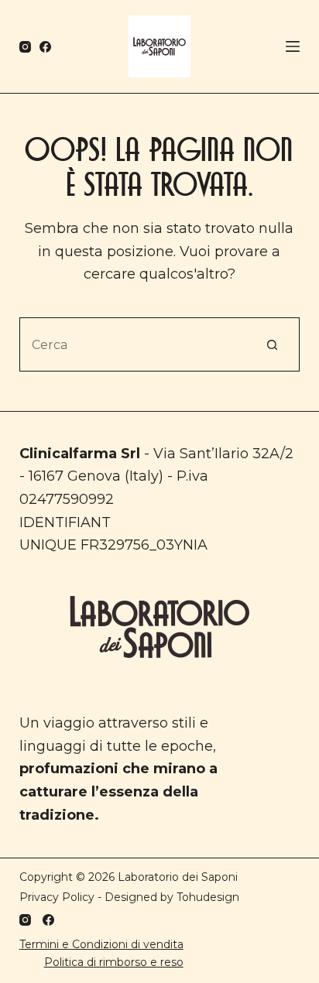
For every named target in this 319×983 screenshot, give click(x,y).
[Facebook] (45, 47)
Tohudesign (208, 897)
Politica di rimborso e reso (114, 962)
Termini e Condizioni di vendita (101, 944)
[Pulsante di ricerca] (272, 344)
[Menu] (293, 46)
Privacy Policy (56, 897)
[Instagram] (25, 47)
